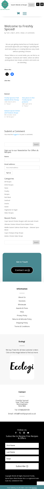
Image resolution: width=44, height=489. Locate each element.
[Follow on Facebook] (37, 4)
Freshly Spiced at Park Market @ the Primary (11, 99)
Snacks (6, 203)
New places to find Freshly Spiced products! (28, 100)
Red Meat (7, 197)
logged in (16, 134)
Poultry (6, 191)
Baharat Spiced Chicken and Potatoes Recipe (12, 112)
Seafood (7, 200)
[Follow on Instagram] (42, 4)
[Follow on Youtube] (28, 432)
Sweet (6, 207)
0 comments (30, 33)
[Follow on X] (20, 432)
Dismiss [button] (34, 488)
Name (6, 156)
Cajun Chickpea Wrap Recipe (13, 233)
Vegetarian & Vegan (10, 210)
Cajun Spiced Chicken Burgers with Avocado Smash (21, 221)
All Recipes (7, 182)
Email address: (9, 164)
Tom (8, 33)
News (23, 33)
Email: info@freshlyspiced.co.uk (22, 413)
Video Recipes (9, 213)
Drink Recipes (8, 185)
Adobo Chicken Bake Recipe (13, 236)
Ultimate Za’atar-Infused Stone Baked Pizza (18, 224)
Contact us (21, 270)
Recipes (7, 194)
